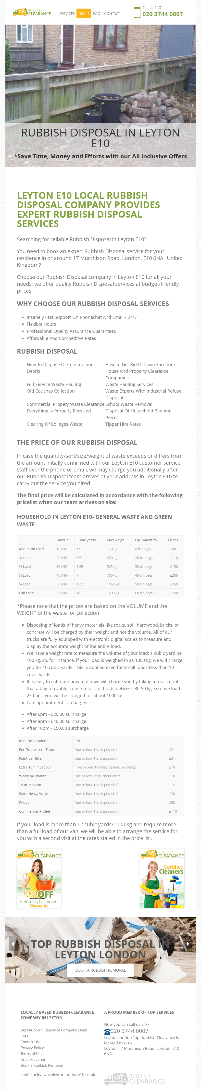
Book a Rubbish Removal (100, 970)
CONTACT (112, 13)
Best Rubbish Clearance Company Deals (54, 1030)
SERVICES (67, 13)
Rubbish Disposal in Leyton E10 (107, 239)
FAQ (96, 13)
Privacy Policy (32, 1047)
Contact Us (30, 1041)
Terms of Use (31, 1053)
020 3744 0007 (130, 1031)
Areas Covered (33, 1059)
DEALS (83, 13)
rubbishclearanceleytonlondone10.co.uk (58, 1074)
